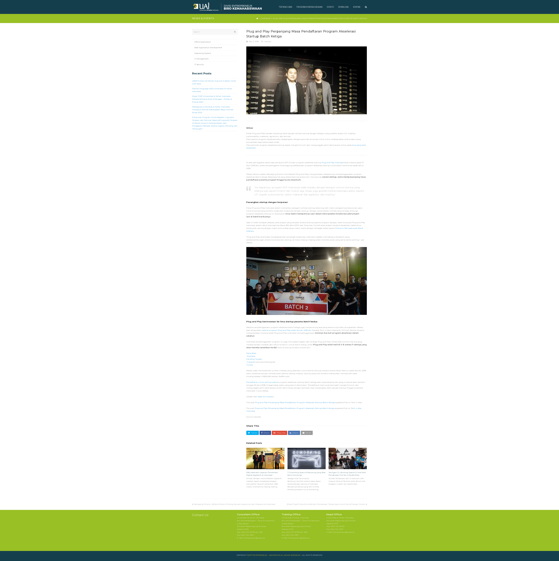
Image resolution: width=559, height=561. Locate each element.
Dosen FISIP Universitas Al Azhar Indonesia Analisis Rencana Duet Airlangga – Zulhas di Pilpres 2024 (212, 99)
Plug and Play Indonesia (333, 162)
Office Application (202, 42)
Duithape (251, 356)
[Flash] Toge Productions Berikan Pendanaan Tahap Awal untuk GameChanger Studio (326, 504)
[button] (252, 433)
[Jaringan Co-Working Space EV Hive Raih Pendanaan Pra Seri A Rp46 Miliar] (348, 458)
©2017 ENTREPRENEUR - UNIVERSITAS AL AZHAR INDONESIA (274, 555)
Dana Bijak (251, 353)
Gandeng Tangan (254, 359)
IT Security (199, 64)
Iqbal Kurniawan (265, 396)
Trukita (249, 365)
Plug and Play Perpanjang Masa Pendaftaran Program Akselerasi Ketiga (295, 402)
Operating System (202, 53)
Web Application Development (208, 47)
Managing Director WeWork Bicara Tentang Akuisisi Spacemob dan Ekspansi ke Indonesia (234, 504)
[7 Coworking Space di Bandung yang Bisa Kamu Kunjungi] (307, 458)
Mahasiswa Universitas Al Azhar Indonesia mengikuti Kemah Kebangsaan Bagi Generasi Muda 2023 (212, 110)
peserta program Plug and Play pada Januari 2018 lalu (287, 330)
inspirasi (267, 41)
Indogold (251, 362)
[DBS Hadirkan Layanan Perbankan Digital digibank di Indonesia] (265, 458)
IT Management (201, 59)
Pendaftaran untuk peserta (262, 382)
